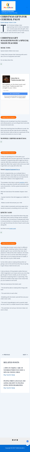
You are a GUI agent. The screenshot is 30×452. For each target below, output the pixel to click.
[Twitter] (15, 440)
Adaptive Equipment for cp (12, 169)
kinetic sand (12, 228)
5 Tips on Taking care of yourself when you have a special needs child (14, 370)
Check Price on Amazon (8, 117)
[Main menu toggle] (27, 7)
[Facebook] (12, 440)
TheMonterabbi (7, 11)
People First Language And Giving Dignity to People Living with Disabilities (14, 383)
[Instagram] (17, 440)
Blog (5, 375)
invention (22, 182)
